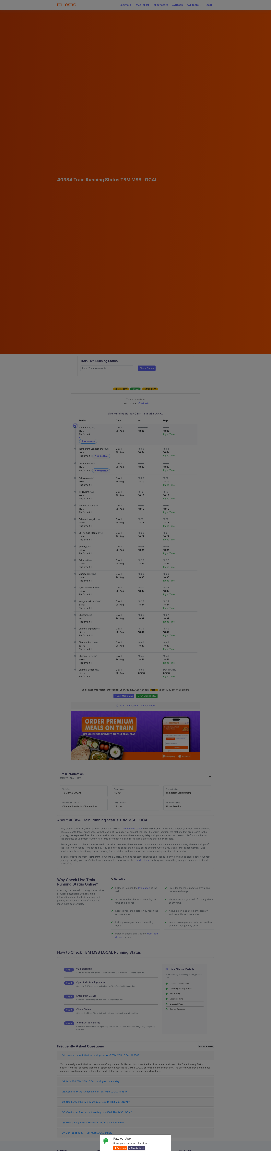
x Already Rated (136, 1148)
